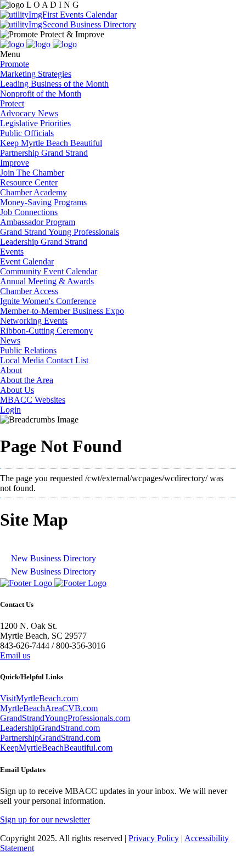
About (11, 370)
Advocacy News (29, 113)
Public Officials (27, 133)
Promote (14, 64)
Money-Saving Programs (43, 202)
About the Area (26, 380)
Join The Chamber (32, 172)
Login (10, 409)
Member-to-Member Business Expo (62, 310)
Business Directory (102, 24)
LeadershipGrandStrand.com (50, 728)
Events (12, 251)
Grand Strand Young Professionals (59, 231)
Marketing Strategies (35, 73)
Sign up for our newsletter (45, 819)
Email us (15, 655)
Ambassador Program (37, 222)
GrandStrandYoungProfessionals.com (65, 718)
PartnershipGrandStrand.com (50, 737)
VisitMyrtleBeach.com (39, 698)
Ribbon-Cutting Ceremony (46, 330)
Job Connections (29, 212)
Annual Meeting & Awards (47, 281)
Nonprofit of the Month (40, 93)
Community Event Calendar (48, 271)
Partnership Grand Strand (44, 152)
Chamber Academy (33, 192)
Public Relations (28, 350)
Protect (12, 103)
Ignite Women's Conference (48, 301)
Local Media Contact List (44, 360)
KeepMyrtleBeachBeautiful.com (56, 747)
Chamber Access (29, 291)
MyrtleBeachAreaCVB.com (49, 708)
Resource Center (29, 182)
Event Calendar (27, 261)
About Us (17, 390)
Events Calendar (87, 14)
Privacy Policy (153, 838)
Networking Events (34, 320)
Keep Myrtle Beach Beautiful (51, 143)
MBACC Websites (32, 399)
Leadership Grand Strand (43, 241)
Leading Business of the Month (54, 83)
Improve (14, 162)
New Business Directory (53, 558)
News (10, 340)
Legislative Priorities (35, 123)
